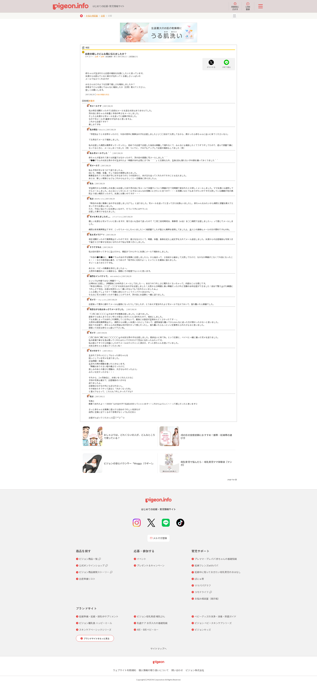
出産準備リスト (87, 578)
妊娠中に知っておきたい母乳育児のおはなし (218, 572)
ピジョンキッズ (203, 629)
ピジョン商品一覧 (88, 558)
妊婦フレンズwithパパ (206, 565)
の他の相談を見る (102, 94)
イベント (141, 558)
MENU (234, 15)
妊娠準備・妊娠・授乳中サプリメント (98, 616)
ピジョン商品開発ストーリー (94, 572)
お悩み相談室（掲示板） (207, 598)
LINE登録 (248, 7)
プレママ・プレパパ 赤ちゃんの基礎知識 (216, 558)
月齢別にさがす (235, 7)
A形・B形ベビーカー (147, 629)
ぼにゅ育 (199, 578)
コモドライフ (202, 592)
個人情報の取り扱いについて (154, 670)
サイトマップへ (158, 648)
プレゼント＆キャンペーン (150, 565)
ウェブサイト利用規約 (124, 670)
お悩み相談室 (92, 15)
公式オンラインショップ (92, 565)
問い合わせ (177, 670)
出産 (103, 15)
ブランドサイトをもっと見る (96, 638)
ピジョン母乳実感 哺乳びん (151, 616)
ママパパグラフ (203, 585)
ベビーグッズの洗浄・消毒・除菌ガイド (215, 616)
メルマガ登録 (160, 538)
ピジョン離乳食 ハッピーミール (95, 623)
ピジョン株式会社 (195, 670)
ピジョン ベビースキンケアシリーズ (213, 623)
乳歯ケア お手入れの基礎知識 (152, 623)
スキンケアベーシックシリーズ (95, 629)
